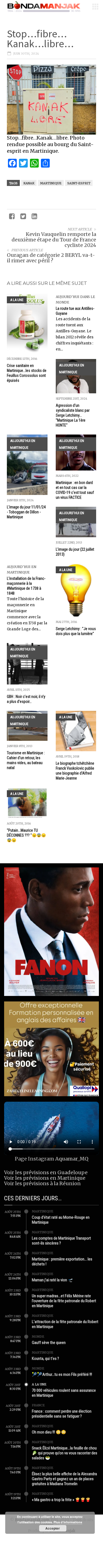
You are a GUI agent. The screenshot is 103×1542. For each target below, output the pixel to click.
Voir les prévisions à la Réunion (42, 1183)
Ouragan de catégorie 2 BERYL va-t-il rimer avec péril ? (51, 258)
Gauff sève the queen (49, 1342)
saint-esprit (78, 183)
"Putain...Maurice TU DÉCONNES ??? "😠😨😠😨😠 (26, 835)
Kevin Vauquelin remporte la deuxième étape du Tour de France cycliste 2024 (54, 239)
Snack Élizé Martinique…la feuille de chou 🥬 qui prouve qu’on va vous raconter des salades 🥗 (64, 1453)
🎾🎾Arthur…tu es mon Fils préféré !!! (62, 1374)
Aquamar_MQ (71, 1159)
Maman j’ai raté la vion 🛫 (52, 1279)
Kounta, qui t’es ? (45, 1358)
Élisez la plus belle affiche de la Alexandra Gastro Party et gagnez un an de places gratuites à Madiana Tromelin (64, 1478)
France (38, 1405)
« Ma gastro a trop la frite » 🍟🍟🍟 (61, 1499)
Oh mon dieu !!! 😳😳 (49, 1432)
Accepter (52, 1528)
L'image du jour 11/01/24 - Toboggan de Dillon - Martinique (26, 512)
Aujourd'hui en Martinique (71, 368)
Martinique (51, 183)
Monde (38, 1336)
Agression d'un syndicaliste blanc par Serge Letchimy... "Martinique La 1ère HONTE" (73, 415)
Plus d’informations (68, 1522)
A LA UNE (16, 300)
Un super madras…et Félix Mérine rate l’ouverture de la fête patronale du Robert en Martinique (64, 1300)
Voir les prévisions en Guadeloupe (46, 1172)
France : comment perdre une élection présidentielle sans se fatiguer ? (61, 1414)
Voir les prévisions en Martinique (44, 1178)
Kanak (28, 183)
